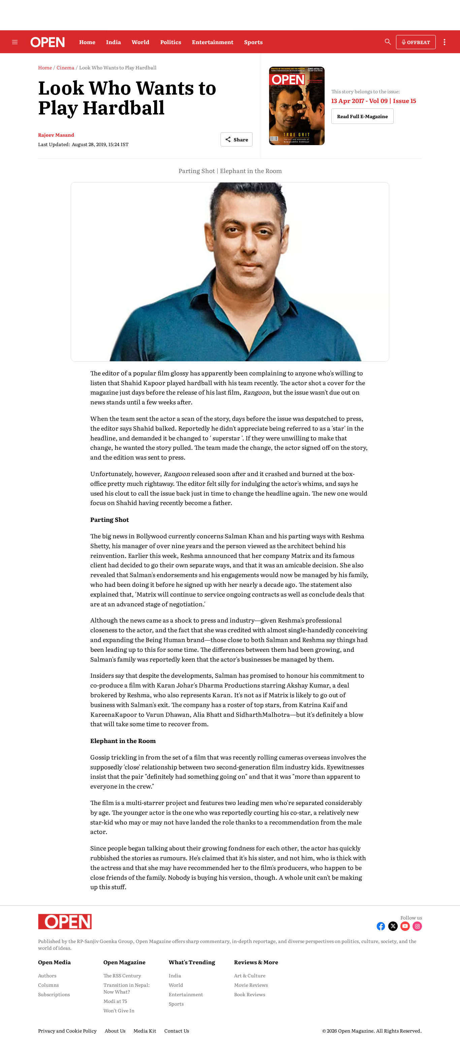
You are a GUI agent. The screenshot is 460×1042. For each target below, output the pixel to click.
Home (87, 42)
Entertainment (212, 42)
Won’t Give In (118, 1010)
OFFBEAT (418, 42)
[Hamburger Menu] (15, 42)
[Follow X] (393, 926)
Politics (170, 42)
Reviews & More (256, 962)
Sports (253, 42)
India (113, 42)
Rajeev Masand (56, 134)
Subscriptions (54, 994)
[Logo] (46, 42)
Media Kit (144, 1030)
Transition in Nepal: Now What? (126, 988)
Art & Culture (249, 975)
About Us (115, 1030)
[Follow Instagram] (417, 926)
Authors (47, 975)
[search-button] (388, 42)
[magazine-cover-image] (297, 106)
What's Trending (192, 962)
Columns (48, 984)
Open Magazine (124, 962)
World (141, 42)
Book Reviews (249, 994)
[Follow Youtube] (405, 926)
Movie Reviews (251, 984)
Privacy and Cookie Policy (67, 1030)
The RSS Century (122, 975)
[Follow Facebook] (381, 926)
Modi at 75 (115, 1001)
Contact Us (176, 1030)
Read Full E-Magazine (362, 116)
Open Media (54, 962)
